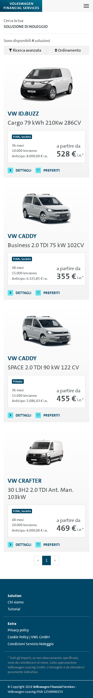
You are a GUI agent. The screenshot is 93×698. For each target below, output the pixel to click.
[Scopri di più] (46, 84)
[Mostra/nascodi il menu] (86, 6)
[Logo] (21, 6)
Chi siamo (16, 602)
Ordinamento (69, 50)
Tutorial (14, 609)
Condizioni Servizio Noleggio (31, 643)
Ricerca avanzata (26, 50)
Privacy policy (18, 630)
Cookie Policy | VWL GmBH (29, 637)
